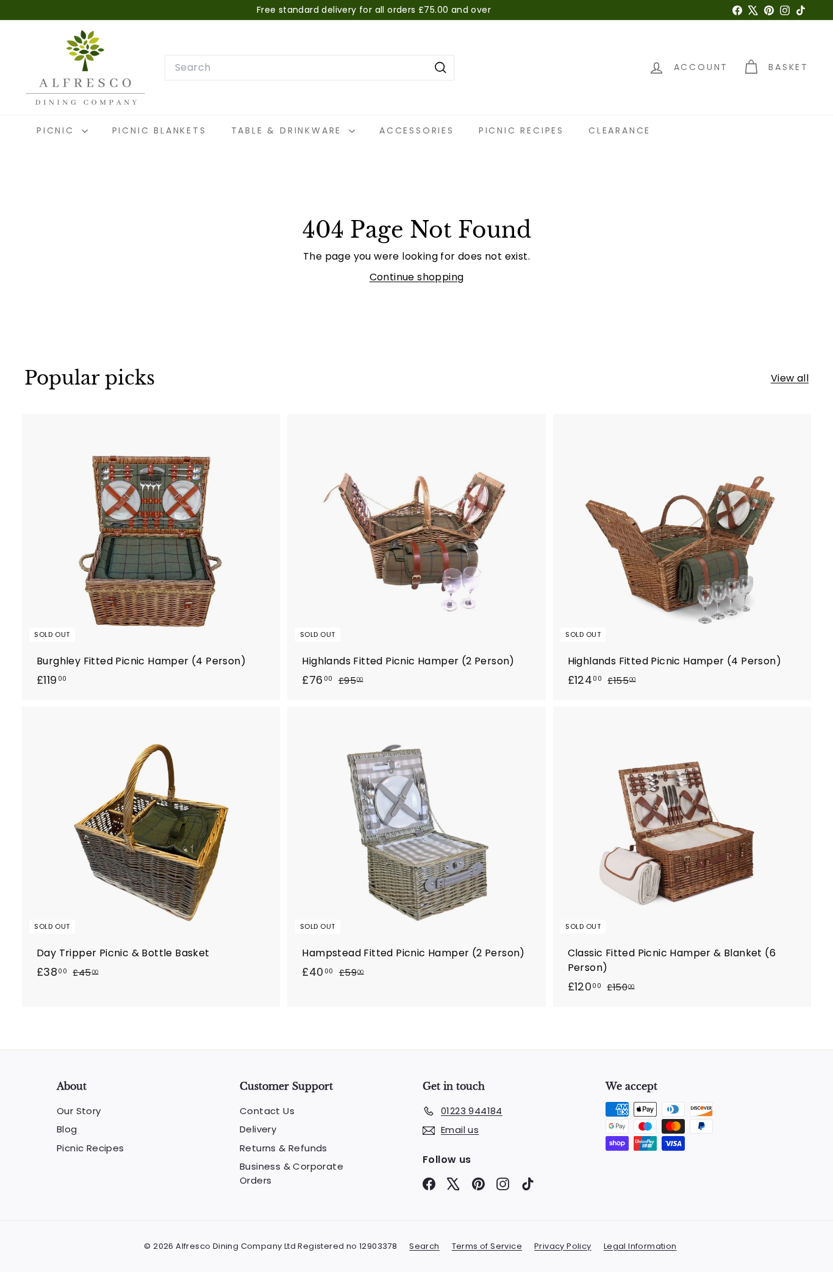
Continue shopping (417, 277)
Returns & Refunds (283, 1148)
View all (790, 378)
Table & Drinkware (288, 130)
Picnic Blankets (159, 130)
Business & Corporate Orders (291, 1173)
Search (424, 1246)
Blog (67, 1129)
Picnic (58, 130)
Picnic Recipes (521, 130)
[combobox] (309, 67)
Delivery (258, 1129)
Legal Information (640, 1246)
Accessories (416, 130)
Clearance (619, 130)
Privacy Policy (563, 1246)
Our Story (79, 1110)
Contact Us (267, 1110)
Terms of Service (487, 1246)
